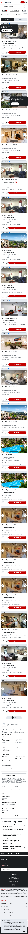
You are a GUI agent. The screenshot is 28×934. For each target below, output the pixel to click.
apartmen (4, 781)
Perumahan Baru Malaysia (7, 912)
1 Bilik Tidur (8, 810)
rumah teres (13, 780)
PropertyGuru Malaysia (6, 903)
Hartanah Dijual (4, 906)
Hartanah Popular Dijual (6, 915)
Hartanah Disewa (5, 909)
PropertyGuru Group (6, 857)
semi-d (8, 781)
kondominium (19, 780)
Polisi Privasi (20, 925)
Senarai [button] (8, 19)
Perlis (3, 798)
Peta (21, 19)
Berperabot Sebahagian (16, 816)
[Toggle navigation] (26, 2)
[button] (6, 734)
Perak (6, 798)
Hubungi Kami (4, 859)
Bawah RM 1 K (12, 804)
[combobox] (13, 6)
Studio (3, 810)
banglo (11, 781)
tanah (16, 781)
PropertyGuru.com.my (5, 889)
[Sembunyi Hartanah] (22, 27)
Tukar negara (4, 863)
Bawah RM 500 (5, 804)
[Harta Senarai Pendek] (25, 27)
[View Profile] (14, 23)
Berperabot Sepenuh (6, 816)
